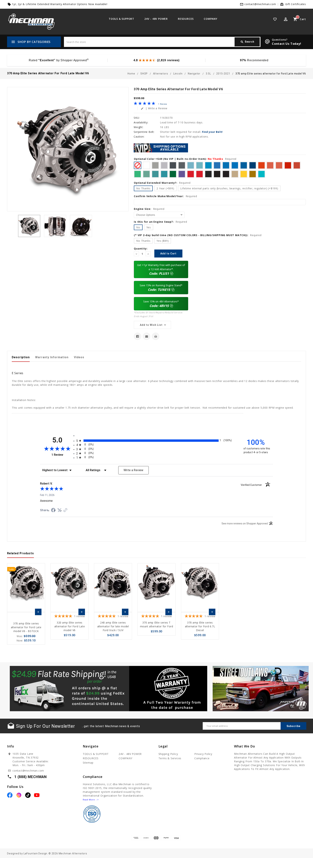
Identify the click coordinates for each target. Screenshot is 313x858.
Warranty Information (51, 357)
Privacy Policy (203, 754)
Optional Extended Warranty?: (162, 182)
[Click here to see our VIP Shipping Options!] (161, 147)
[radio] (156, 440)
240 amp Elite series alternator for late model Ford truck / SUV (113, 626)
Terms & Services (169, 758)
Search (247, 41)
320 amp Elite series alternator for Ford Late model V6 (69, 626)
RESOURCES (186, 18)
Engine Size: (149, 209)
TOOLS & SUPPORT (121, 18)
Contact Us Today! (286, 43)
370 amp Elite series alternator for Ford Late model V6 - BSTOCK (26, 627)
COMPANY (210, 18)
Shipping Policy (168, 754)
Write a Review (133, 470)
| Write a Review (154, 108)
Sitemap (88, 762)
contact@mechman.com (260, 4)
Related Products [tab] (20, 553)
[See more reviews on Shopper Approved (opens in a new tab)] (65, 510)
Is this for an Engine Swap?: (160, 221)
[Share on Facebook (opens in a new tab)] (53, 510)
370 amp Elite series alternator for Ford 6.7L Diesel (200, 626)
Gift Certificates (295, 4)
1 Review (162, 104)
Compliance (202, 758)
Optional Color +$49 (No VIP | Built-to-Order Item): (185, 159)
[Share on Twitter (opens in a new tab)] (59, 510)
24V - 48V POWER (156, 18)
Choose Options (38, 612)
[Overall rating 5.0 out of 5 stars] (144, 104)
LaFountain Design (35, 853)
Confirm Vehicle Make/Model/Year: (165, 196)
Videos (79, 357)
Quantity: (140, 248)
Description (21, 357)
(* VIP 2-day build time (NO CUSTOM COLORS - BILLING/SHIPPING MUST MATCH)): (197, 235)
